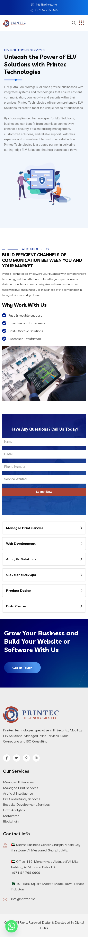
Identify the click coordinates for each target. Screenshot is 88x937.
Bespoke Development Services (26, 804)
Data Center (16, 606)
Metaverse (11, 816)
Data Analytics (14, 810)
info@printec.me (46, 4)
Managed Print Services (20, 788)
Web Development (21, 543)
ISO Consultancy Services (21, 799)
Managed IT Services (18, 782)
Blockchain (11, 821)
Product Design (18, 590)
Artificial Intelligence (18, 793)
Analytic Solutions (21, 559)
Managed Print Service (24, 528)
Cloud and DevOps (21, 575)
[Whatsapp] (11, 926)
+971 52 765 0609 (46, 10)
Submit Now (44, 491)
